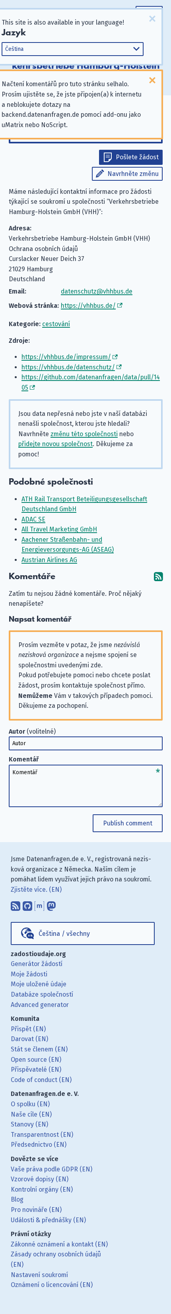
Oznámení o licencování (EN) (52, 1285)
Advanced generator (40, 1005)
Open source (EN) (36, 1059)
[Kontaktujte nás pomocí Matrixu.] (39, 904)
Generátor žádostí (36, 964)
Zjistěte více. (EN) (36, 889)
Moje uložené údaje (38, 984)
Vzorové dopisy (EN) (39, 1179)
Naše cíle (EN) (31, 1114)
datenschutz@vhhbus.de (96, 291)
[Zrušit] (152, 18)
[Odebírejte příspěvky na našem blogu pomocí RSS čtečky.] (15, 904)
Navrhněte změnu (133, 174)
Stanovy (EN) (29, 1124)
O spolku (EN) (30, 1104)
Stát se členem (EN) (39, 1049)
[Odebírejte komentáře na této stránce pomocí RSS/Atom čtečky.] (158, 576)
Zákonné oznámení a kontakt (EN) (59, 1244)
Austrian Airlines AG (49, 560)
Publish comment (127, 823)
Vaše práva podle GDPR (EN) (51, 1169)
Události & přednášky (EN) (48, 1220)
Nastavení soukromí (39, 1275)
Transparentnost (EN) (42, 1134)
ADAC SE (33, 519)
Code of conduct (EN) (41, 1080)
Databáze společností (42, 994)
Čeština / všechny (64, 933)
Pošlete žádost (137, 157)
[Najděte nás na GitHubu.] (27, 904)
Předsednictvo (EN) (38, 1144)
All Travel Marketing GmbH (59, 529)
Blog (17, 1199)
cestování (56, 324)
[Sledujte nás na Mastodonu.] (51, 904)
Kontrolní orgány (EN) (42, 1189)
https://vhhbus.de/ (88, 305)
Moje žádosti (29, 974)
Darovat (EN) (29, 1039)
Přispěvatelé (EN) (36, 1069)
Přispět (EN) (28, 1029)
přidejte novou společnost (55, 444)
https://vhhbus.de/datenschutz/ (68, 367)
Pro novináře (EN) (36, 1210)
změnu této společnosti (84, 434)
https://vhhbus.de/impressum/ (66, 357)
